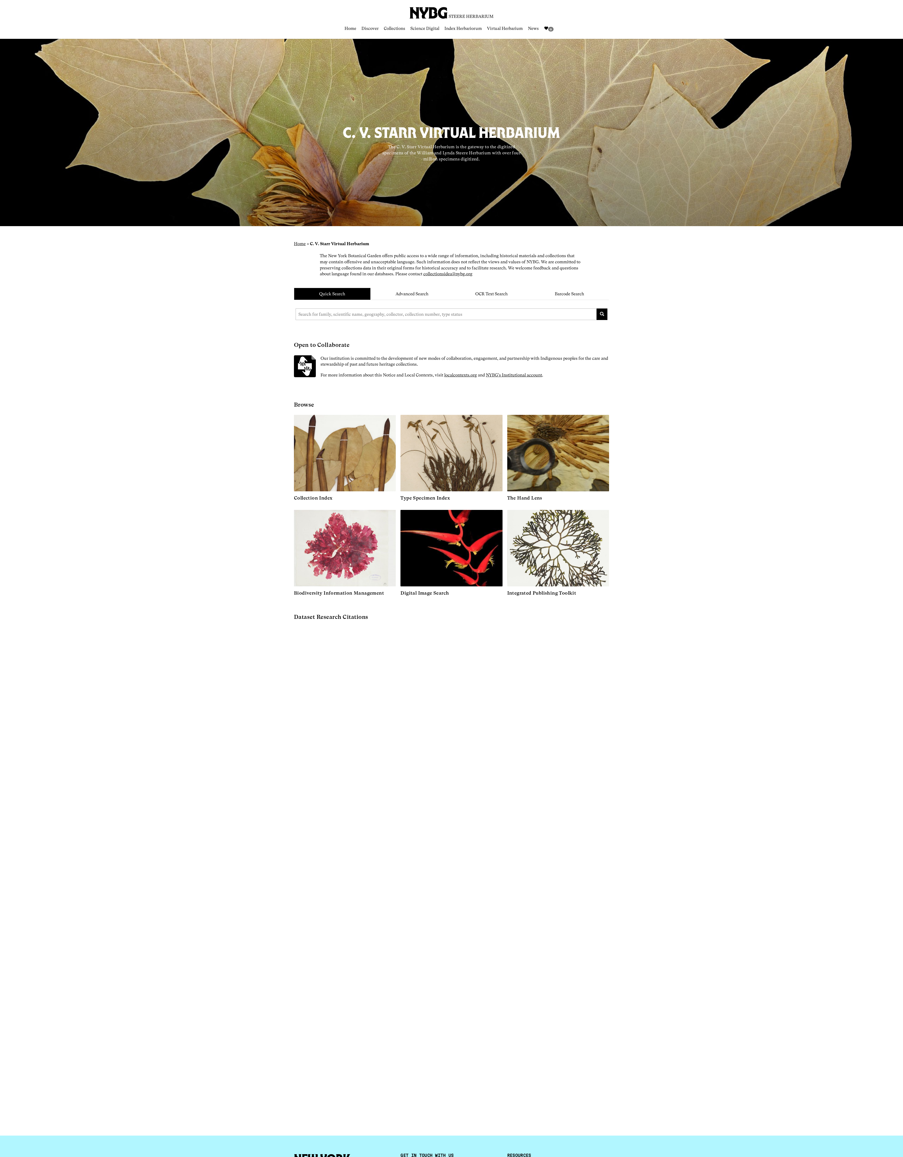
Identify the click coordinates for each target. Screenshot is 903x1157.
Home (350, 28)
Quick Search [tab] (332, 293)
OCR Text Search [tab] (491, 293)
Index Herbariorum (463, 28)
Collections (394, 28)
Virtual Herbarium (505, 28)
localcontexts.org (460, 374)
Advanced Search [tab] (412, 293)
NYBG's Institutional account (514, 374)
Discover (370, 28)
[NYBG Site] (428, 11)
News (533, 28)
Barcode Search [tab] (569, 293)
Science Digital (424, 28)
